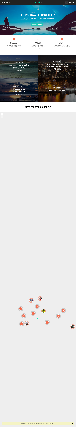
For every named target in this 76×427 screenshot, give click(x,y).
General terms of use (49, 423)
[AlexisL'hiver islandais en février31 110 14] (31, 300)
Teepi (38, 2)
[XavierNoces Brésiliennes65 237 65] (27, 323)
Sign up (8, 2)
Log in (3, 2)
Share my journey (37, 24)
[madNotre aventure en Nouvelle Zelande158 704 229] (73, 327)
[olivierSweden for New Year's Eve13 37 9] (40, 298)
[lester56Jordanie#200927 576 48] (43, 311)
